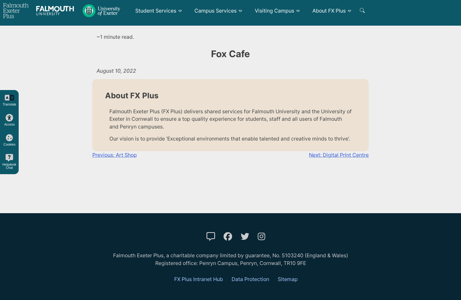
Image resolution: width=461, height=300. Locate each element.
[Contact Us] (210, 236)
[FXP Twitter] (245, 236)
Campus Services (215, 10)
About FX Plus (329, 10)
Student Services (155, 10)
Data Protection (250, 279)
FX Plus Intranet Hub (198, 279)
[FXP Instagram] (261, 236)
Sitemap (288, 279)
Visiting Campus (274, 10)
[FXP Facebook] (228, 236)
